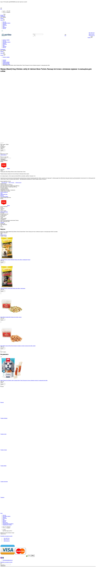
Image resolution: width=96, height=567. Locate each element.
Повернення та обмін (7, 524)
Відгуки (4, 28)
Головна (4, 59)
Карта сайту (5, 522)
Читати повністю (4, 192)
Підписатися (3, 533)
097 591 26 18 (91, 35)
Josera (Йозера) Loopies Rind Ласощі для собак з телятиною (12, 288)
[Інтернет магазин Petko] (6, 35)
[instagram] (1, 558)
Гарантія (4, 24)
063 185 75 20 (91, 32)
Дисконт (4, 27)
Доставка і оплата (6, 23)
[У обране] (0, 321)
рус (1, 9)
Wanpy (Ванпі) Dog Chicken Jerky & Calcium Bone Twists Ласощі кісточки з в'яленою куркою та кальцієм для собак (23, 380)
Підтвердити (3, 159)
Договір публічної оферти (8, 523)
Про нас (4, 21)
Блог (4, 26)
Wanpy (8, 168)
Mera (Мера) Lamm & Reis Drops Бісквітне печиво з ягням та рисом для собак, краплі (17, 345)
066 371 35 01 (91, 34)
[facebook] (3, 558)
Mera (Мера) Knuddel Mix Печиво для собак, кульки (10, 317)
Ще (1, 233)
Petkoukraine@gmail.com (8, 560)
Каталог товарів (6, 39)
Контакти (5, 25)
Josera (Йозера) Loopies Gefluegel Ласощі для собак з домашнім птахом (15, 259)
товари (4, 351)
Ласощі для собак (4, 211)
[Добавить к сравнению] (0, 322)
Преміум (2, 222)
